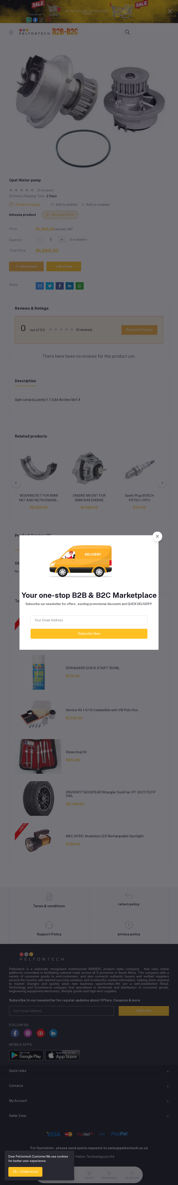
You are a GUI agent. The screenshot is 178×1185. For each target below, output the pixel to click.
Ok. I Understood (25, 1171)
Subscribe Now (89, 633)
